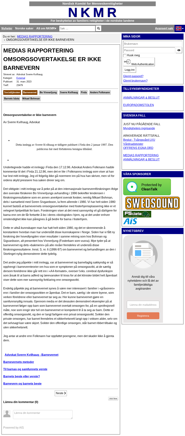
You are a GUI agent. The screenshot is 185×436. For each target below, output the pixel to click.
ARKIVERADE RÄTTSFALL (141, 135)
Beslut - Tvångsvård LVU (139, 139)
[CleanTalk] (147, 194)
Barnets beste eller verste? (21, 376)
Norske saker (24, 28)
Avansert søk (164, 28)
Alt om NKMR (45, 28)
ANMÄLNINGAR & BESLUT (141, 97)
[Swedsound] (152, 209)
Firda (84, 92)
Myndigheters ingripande (139, 128)
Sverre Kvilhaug (69, 92)
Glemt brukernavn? (135, 80)
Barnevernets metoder (18, 362)
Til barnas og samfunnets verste (25, 369)
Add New (113, 398)
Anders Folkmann (100, 92)
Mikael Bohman (31, 98)
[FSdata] (137, 216)
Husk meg (129, 55)
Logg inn (130, 69)
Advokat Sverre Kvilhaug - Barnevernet (31, 354)
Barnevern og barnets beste (22, 383)
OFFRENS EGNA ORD (138, 147)
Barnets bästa (11, 98)
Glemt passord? (133, 76)
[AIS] (130, 223)
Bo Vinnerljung (48, 92)
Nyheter (6, 28)
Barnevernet (29, 92)
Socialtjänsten (12, 92)
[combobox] (77, 28)
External (20, 78)
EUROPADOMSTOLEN (138, 105)
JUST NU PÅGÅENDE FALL (141, 124)
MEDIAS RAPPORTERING (141, 155)
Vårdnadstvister (133, 144)
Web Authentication (142, 64)
